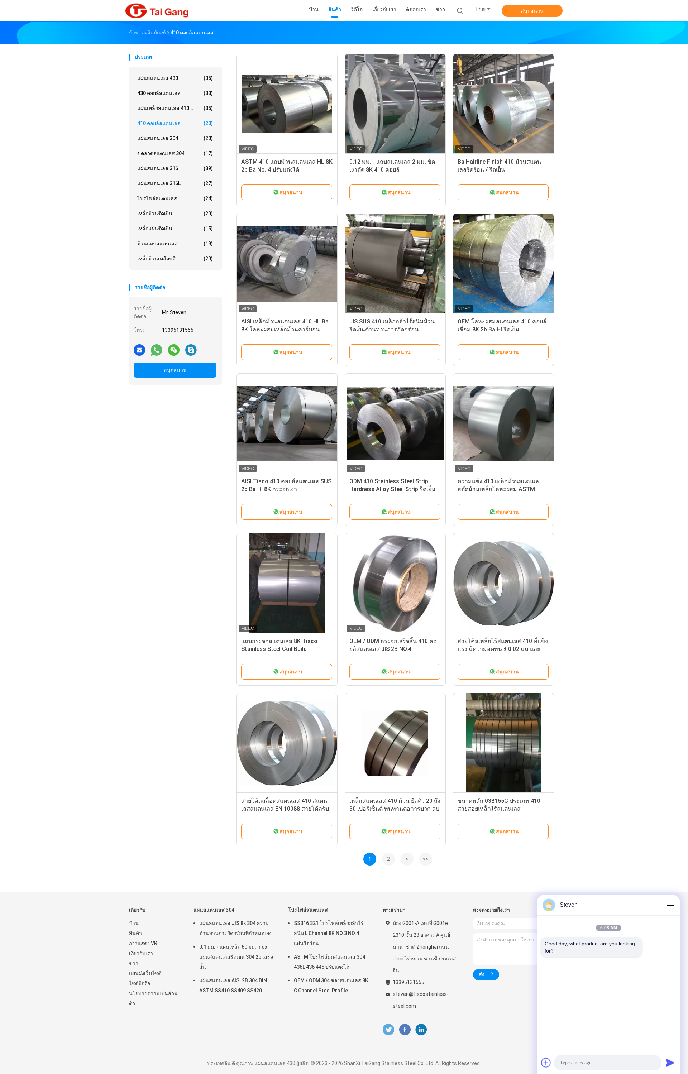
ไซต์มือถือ (139, 983)
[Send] (670, 1062)
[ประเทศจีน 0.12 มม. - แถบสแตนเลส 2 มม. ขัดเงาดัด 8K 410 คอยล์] (395, 104)
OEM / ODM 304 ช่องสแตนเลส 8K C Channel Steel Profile (331, 985)
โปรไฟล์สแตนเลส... (175, 198)
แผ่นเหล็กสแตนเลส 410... (175, 108)
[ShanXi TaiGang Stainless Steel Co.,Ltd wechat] (174, 349)
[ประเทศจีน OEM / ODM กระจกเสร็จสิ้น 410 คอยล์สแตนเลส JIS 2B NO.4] (395, 583)
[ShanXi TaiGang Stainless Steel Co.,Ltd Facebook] (405, 1029)
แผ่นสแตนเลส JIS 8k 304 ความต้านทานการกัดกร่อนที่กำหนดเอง (235, 928)
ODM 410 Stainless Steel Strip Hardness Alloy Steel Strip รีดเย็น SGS (392, 489)
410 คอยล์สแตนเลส (175, 123)
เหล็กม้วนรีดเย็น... (175, 213)
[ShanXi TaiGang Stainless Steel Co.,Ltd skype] (191, 349)
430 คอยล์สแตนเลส (175, 93)
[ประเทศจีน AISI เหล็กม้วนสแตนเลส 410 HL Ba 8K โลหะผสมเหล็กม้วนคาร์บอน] (287, 264)
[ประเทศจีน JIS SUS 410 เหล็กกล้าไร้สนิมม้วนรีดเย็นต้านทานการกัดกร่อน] (395, 264)
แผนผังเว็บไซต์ (145, 973)
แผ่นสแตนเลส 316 (175, 168)
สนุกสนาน (532, 11)
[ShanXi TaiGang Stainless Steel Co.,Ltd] (156, 10)
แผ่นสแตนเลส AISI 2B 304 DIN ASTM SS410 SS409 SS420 (233, 985)
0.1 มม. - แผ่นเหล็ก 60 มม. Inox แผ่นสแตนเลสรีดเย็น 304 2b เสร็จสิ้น (236, 957)
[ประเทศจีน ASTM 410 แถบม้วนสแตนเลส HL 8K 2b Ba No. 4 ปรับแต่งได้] (287, 104)
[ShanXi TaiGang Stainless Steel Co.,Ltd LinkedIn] (421, 1029)
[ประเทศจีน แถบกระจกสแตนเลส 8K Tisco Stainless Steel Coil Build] (287, 583)
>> (426, 859)
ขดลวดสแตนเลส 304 (175, 153)
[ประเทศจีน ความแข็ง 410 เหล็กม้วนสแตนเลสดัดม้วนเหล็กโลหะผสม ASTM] (503, 424)
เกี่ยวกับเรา (141, 953)
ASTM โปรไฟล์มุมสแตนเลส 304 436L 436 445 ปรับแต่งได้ (329, 962)
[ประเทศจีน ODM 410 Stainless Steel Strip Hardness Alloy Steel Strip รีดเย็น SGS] (395, 424)
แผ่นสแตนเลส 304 (175, 138)
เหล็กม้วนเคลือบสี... (175, 259)
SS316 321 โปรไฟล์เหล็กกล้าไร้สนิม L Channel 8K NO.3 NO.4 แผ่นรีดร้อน (328, 933)
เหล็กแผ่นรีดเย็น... (175, 228)
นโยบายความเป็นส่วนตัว (153, 998)
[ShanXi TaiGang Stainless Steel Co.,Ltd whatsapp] (156, 349)
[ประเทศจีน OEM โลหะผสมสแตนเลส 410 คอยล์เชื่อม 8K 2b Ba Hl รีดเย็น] (503, 264)
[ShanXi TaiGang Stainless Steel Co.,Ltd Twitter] (388, 1029)
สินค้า (135, 933)
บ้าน (134, 923)
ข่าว (133, 963)
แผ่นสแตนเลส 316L (175, 183)
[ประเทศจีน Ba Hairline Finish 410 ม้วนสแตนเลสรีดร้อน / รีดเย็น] (503, 104)
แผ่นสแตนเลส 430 (175, 78)
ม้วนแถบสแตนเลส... (175, 243)
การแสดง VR (143, 943)
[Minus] (670, 905)
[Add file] (546, 1062)
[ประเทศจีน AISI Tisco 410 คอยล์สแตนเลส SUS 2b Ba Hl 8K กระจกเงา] (287, 424)
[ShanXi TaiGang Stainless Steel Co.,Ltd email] (139, 349)
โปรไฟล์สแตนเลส (308, 910)
